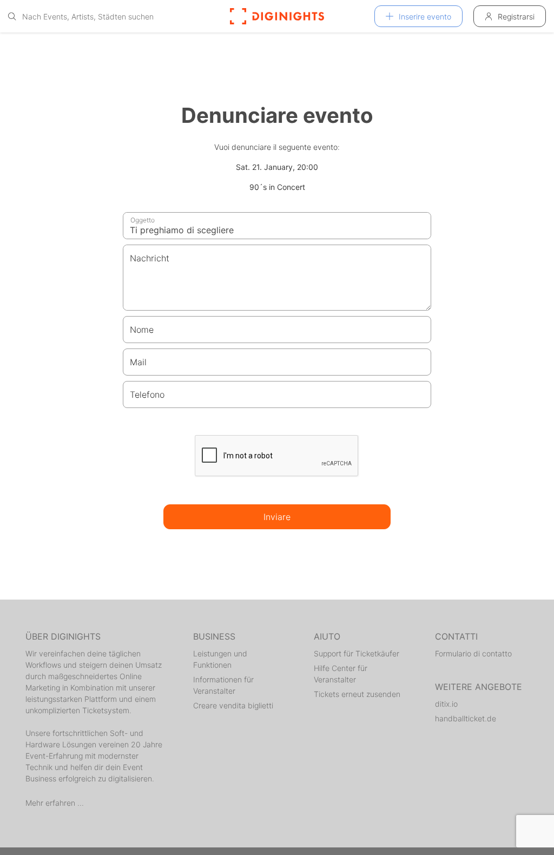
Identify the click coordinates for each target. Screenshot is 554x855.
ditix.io (446, 703)
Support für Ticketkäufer (356, 653)
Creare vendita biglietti (233, 705)
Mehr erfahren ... (54, 802)
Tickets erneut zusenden (357, 694)
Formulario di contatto (473, 653)
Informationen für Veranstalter (223, 685)
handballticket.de (465, 718)
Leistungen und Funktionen (220, 659)
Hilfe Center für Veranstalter (340, 673)
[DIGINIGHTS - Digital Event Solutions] (277, 16)
